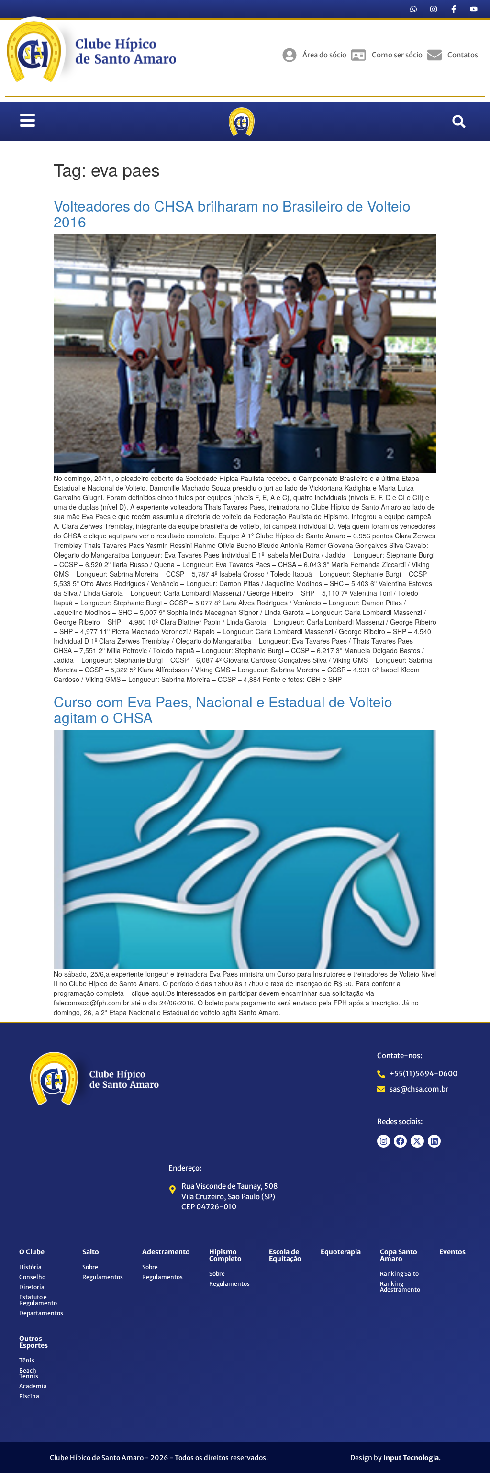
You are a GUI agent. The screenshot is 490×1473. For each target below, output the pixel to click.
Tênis (26, 1360)
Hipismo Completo (225, 1255)
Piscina (29, 1396)
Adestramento (166, 1252)
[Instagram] (433, 9)
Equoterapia (341, 1252)
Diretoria (32, 1287)
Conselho (32, 1277)
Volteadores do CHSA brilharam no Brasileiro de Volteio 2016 (232, 213)
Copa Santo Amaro (398, 1255)
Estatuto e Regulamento (38, 1300)
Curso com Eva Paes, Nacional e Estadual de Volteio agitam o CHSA (223, 709)
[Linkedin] (434, 1141)
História (30, 1267)
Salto (90, 1252)
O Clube (32, 1252)
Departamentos (41, 1313)
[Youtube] (473, 9)
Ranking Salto (399, 1273)
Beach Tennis (28, 1373)
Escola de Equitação (285, 1255)
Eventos (452, 1252)
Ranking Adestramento (400, 1286)
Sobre (90, 1267)
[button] (459, 122)
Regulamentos (102, 1277)
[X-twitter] (417, 1141)
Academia (33, 1386)
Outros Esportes (33, 1342)
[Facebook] (400, 1141)
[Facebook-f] (453, 9)
